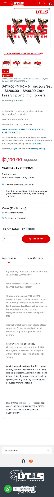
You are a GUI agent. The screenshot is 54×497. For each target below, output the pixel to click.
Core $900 (6, 79)
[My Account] (44, 3)
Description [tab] (9, 258)
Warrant (37, 148)
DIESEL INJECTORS (36, 79)
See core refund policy (13, 212)
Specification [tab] (35, 258)
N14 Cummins (24, 409)
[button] (49, 9)
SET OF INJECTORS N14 (19, 81)
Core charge (15, 218)
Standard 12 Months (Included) (19, 184)
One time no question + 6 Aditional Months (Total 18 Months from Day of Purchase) (26, 192)
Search (38, 3)
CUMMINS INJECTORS (20, 79)
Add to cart (38, 239)
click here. (37, 143)
